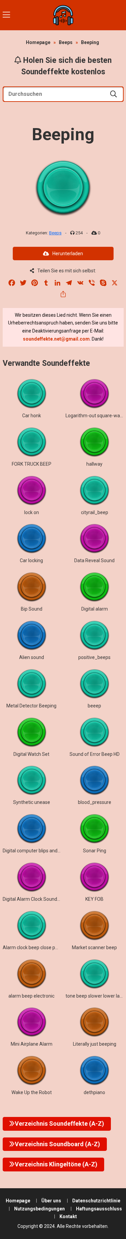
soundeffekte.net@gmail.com (56, 339)
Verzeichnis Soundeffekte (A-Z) (59, 1123)
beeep (94, 705)
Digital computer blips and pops (36, 850)
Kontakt (68, 1216)
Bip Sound (31, 609)
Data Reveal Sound (94, 560)
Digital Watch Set (31, 754)
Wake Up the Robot (31, 1092)
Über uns (51, 1200)
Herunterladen (67, 253)
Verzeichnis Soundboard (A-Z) (57, 1144)
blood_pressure (94, 802)
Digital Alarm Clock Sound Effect (37, 899)
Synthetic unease (31, 802)
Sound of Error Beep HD (95, 754)
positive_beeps (94, 657)
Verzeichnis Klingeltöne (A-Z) (56, 1164)
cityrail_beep (94, 512)
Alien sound (31, 657)
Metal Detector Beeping (31, 705)
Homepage (38, 42)
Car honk (31, 415)
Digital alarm (94, 609)
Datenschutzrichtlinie (96, 1200)
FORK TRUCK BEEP (31, 464)
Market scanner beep (94, 947)
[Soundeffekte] (63, 15)
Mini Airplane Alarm (31, 1044)
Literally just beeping (94, 1044)
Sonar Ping (94, 850)
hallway (94, 464)
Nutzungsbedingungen (39, 1208)
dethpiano (94, 1092)
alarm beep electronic (31, 996)
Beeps (66, 42)
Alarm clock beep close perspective (40, 947)
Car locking (31, 560)
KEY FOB (94, 899)
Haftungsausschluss (99, 1208)
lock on (31, 512)
